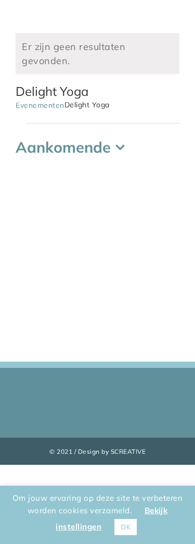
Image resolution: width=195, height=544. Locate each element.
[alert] (97, 53)
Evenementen (40, 105)
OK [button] (126, 527)
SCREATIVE (128, 451)
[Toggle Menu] (171, 9)
